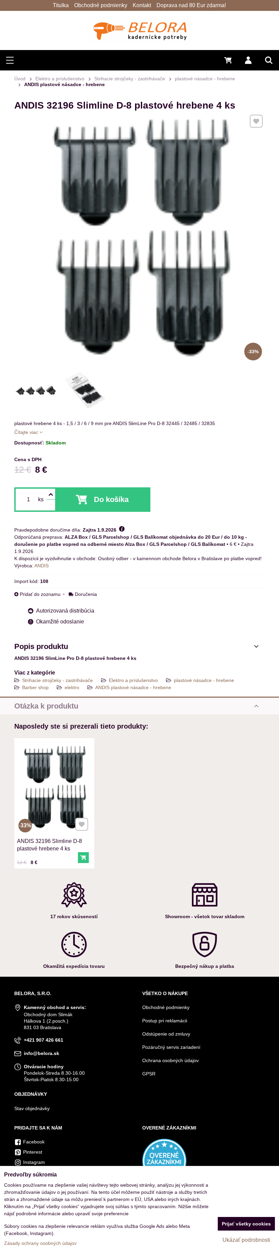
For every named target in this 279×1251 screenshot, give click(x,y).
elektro (72, 687)
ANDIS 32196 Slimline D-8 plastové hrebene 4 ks (49, 844)
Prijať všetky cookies (246, 1223)
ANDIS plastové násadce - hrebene (133, 687)
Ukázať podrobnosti (246, 1240)
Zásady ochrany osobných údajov (40, 1243)
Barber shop (35, 687)
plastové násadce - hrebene (204, 680)
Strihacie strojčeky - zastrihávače (57, 680)
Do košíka (111, 499)
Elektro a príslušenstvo (133, 680)
